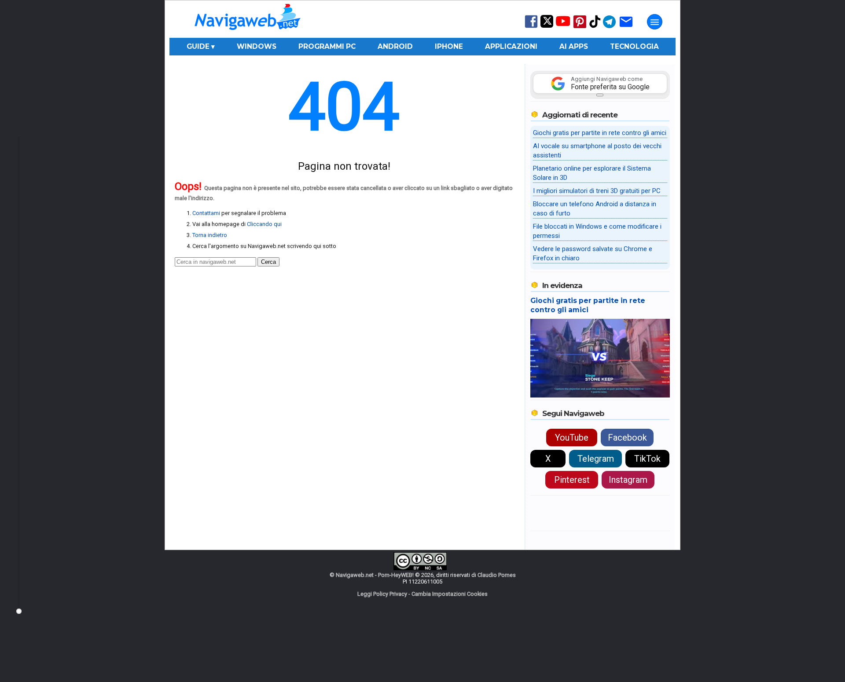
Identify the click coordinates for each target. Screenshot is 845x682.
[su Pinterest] (580, 27)
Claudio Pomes (497, 575)
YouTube (571, 437)
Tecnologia (634, 46)
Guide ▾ (201, 46)
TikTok (647, 458)
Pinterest (572, 479)
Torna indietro (209, 235)
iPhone (449, 46)
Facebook (627, 437)
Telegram (595, 458)
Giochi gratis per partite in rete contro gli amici (599, 133)
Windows (256, 46)
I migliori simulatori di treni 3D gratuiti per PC (597, 191)
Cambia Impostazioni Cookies (449, 594)
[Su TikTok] (595, 27)
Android (395, 46)
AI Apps (573, 46)
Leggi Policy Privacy (382, 594)
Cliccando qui (264, 224)
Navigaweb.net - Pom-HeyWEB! (375, 575)
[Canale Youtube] (563, 24)
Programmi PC (327, 46)
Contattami (206, 213)
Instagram (628, 479)
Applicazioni (511, 46)
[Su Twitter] (546, 25)
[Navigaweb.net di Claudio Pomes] (247, 34)
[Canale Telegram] (609, 27)
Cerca (268, 262)
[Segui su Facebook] (531, 27)
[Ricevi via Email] (626, 27)
